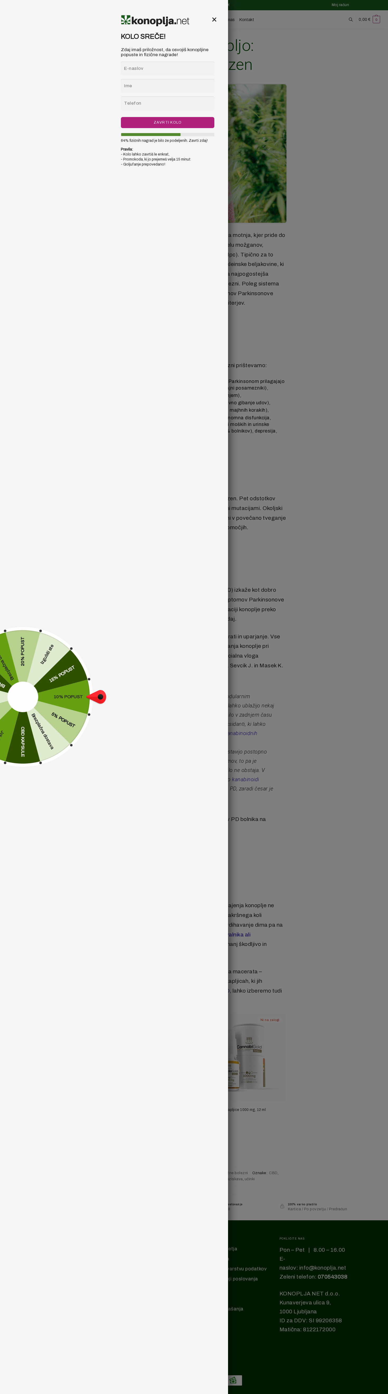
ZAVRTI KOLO (168, 122)
